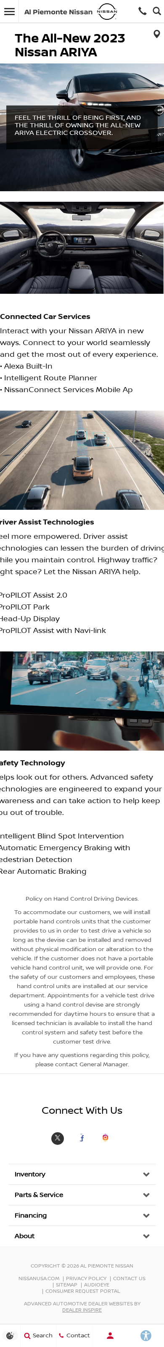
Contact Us (129, 1279)
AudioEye (96, 1285)
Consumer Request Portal (82, 1291)
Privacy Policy (86, 1279)
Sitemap (66, 1285)
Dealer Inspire (82, 1310)
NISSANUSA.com (39, 1279)
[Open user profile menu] (110, 1335)
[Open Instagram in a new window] (105, 1137)
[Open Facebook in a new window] (81, 1137)
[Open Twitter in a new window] (57, 1142)
